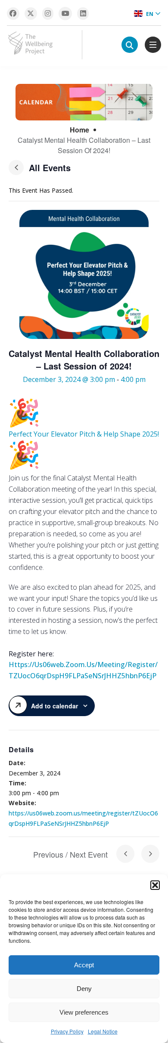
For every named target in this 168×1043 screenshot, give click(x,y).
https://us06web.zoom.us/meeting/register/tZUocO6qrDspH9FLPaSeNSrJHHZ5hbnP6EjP (83, 670)
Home (79, 130)
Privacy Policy (67, 1031)
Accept (84, 965)
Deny (84, 988)
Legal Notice (103, 1031)
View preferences (84, 1012)
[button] (155, 885)
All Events (50, 167)
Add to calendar (54, 705)
